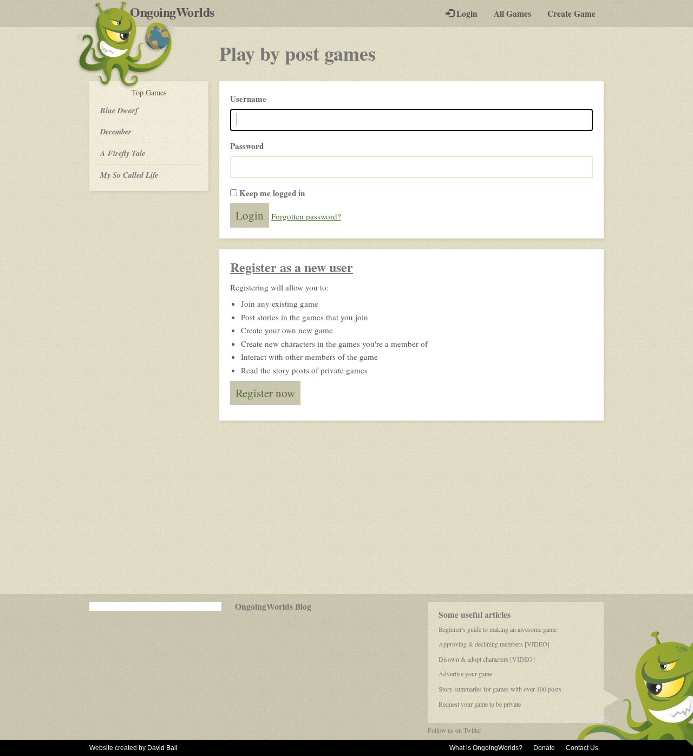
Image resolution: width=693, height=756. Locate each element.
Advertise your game (465, 673)
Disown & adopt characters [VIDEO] (487, 659)
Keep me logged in (272, 193)
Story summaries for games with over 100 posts (500, 688)
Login (466, 14)
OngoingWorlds (176, 12)
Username (248, 99)
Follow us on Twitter (454, 730)
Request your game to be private (480, 704)
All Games (512, 14)
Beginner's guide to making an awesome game (498, 629)
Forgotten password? (306, 216)
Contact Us (582, 748)
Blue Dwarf (119, 110)
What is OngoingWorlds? (485, 748)
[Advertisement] (346, 507)
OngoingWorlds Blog (273, 606)
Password (247, 146)
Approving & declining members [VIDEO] (494, 643)
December (116, 131)
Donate (544, 748)
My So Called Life (129, 174)
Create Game (571, 14)
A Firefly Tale (122, 153)
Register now (265, 392)
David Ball (162, 748)
